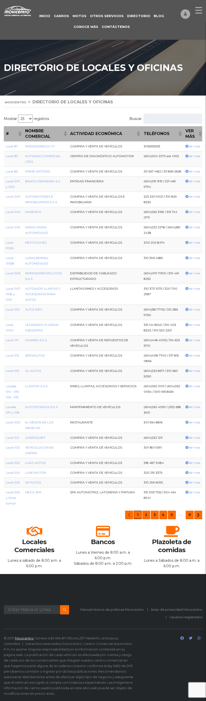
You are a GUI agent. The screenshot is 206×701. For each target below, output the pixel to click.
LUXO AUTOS (35, 463)
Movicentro (24, 638)
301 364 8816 (153, 422)
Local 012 (12, 355)
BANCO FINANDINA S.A (42, 181)
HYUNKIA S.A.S (36, 340)
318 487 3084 (154, 463)
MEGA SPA (33, 492)
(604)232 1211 (153, 438)
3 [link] (154, 514)
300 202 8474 (154, 242)
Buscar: (135, 118)
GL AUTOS (33, 371)
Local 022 (13, 447)
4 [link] (163, 514)
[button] (19, 134)
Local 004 (13, 212)
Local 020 (13, 422)
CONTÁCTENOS (116, 27)
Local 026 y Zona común (13, 497)
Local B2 (12, 156)
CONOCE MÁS (86, 27)
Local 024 (13, 472)
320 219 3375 (153, 472)
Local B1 (11, 146)
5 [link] (172, 514)
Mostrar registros (26, 118)
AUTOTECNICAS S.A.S (41, 407)
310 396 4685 (153, 258)
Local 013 (12, 371)
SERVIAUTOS (35, 355)
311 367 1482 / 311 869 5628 (162, 171)
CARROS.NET (35, 438)
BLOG (159, 16)
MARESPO (33, 212)
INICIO (44, 16)
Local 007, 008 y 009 (13, 294)
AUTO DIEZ (33, 309)
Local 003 (13, 196)
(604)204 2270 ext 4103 (161, 156)
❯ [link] (198, 514)
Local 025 (13, 482)
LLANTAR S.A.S (36, 386)
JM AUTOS (33, 482)
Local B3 (12, 171)
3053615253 (152, 146)
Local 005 (13, 227)
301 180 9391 (153, 447)
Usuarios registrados (185, 617)
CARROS (61, 16)
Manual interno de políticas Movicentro (112, 609)
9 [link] (189, 514)
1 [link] (137, 514)
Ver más (194, 146)
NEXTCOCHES (35, 242)
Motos (79, 16)
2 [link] (146, 514)
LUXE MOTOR (35, 472)
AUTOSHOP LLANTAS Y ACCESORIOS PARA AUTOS (42, 294)
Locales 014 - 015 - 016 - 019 (13, 391)
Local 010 (13, 309)
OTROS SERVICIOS (107, 16)
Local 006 (13, 273)
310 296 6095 (153, 482)
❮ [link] (129, 514)
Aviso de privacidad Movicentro (176, 609)
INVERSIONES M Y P (40, 146)
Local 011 (12, 340)
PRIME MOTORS (37, 171)
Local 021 (12, 438)
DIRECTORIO (138, 16)
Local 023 (13, 463)
